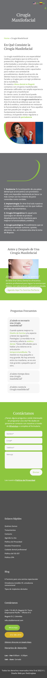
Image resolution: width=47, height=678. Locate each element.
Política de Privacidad (13, 542)
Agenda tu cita (10, 538)
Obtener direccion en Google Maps (18, 642)
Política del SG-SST (12, 553)
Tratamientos (10, 530)
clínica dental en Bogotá (24, 84)
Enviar (36, 472)
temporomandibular (18, 352)
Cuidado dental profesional (16, 549)
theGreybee (31, 673)
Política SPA (9, 557)
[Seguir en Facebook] (7, 564)
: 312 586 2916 (15, 635)
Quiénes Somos (11, 526)
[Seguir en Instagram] (12, 564)
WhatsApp (13, 426)
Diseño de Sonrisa (17, 333)
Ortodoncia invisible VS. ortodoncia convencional (19, 584)
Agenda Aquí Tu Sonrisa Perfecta (23, 290)
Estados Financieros (13, 546)
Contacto (8, 534)
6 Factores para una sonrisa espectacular (21, 579)
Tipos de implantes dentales (16, 589)
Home (6, 38)
